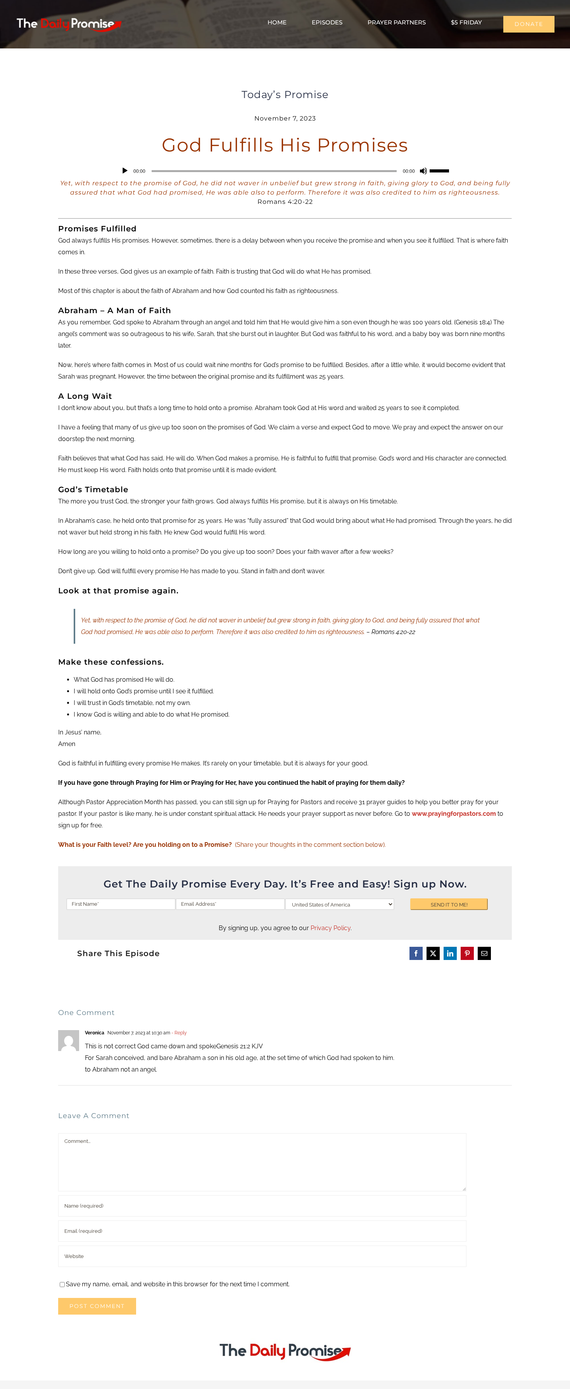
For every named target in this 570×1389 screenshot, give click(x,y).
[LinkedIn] (450, 953)
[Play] (125, 171)
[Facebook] (416, 953)
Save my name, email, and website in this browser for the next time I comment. (178, 1284)
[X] (433, 953)
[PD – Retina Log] (69, 16)
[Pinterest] (467, 953)
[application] (285, 171)
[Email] (484, 953)
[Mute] (423, 171)
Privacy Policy (331, 928)
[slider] (440, 170)
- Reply (178, 1033)
